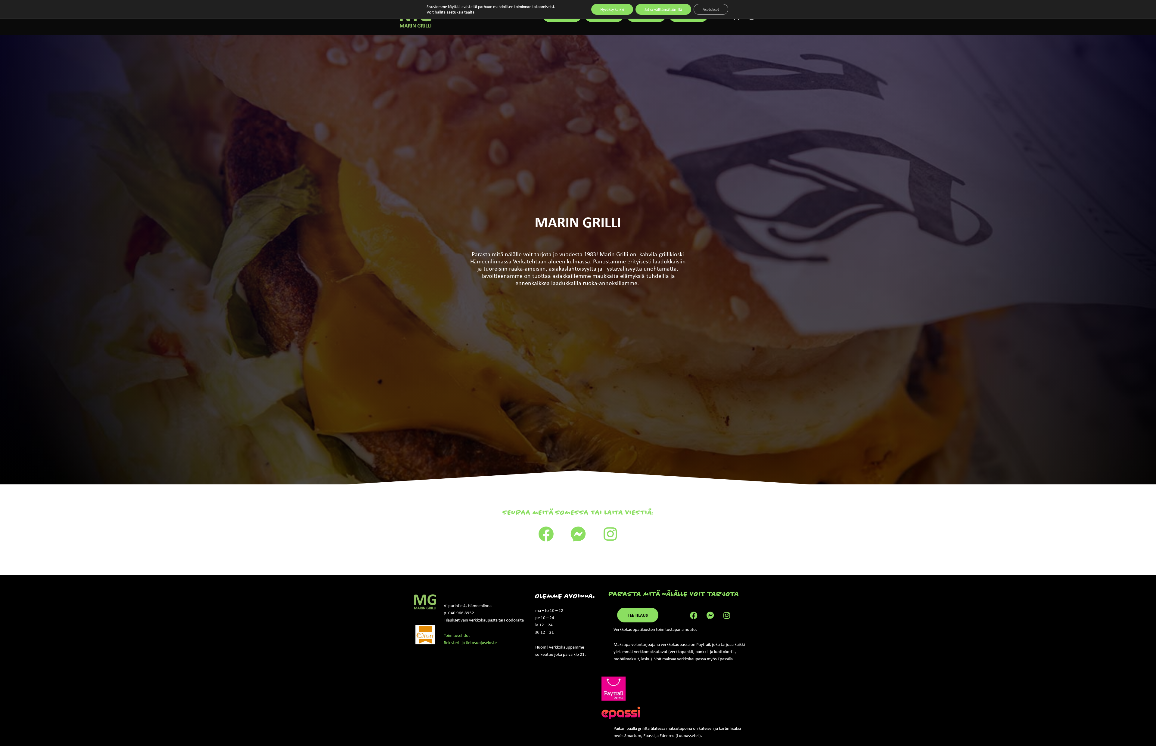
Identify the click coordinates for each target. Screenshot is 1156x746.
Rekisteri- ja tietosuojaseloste (470, 643)
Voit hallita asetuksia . (451, 12)
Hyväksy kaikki (612, 9)
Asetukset (711, 9)
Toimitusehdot (457, 635)
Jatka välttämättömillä (663, 9)
